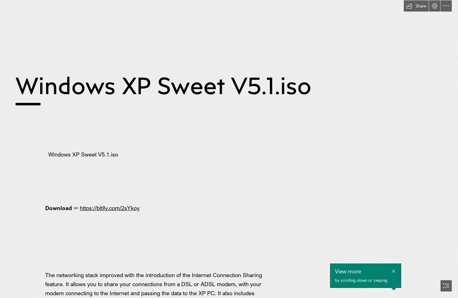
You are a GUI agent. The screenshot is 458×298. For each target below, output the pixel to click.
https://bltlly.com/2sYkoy (110, 207)
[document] (229, 149)
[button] (416, 6)
